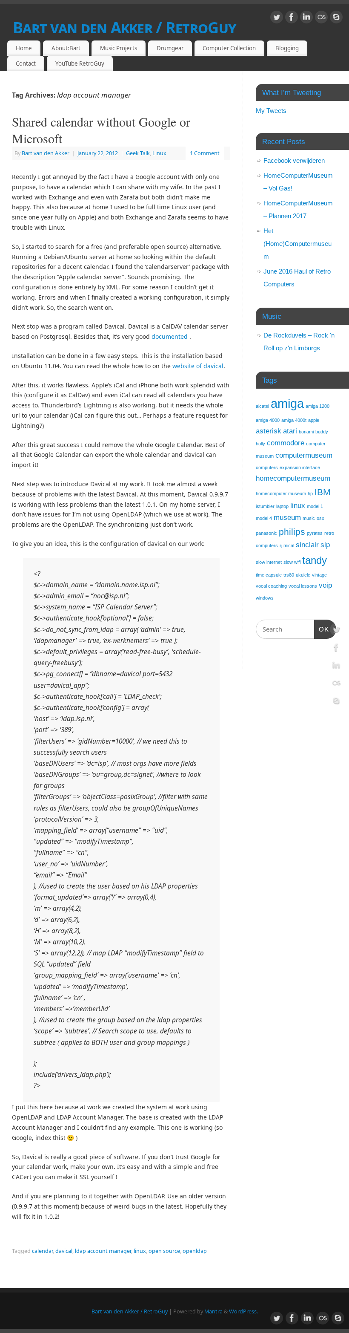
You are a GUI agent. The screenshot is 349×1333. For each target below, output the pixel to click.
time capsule (269, 574)
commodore (285, 443)
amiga (287, 403)
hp (310, 493)
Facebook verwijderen (294, 160)
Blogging (287, 48)
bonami (306, 431)
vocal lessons (303, 586)
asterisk (268, 431)
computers (267, 467)
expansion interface (300, 467)
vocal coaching (271, 586)
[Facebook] (291, 18)
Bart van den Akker (45, 153)
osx (320, 518)
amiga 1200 (317, 406)
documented (170, 336)
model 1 (315, 506)
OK (321, 629)
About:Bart (65, 48)
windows (265, 597)
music (309, 518)
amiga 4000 (268, 420)
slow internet (269, 562)
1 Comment (205, 153)
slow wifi (291, 562)
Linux (159, 153)
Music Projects (118, 48)
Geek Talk (138, 153)
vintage (319, 574)
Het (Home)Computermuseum (297, 243)
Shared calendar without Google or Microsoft (101, 130)
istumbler (265, 506)
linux (140, 1251)
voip (325, 585)
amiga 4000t (293, 420)
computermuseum (303, 455)
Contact (26, 63)
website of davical (197, 366)
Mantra (213, 1311)
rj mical (287, 545)
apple (313, 420)
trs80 (288, 574)
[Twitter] (276, 18)
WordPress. (243, 1311)
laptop (282, 506)
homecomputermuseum (293, 478)
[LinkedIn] (306, 18)
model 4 (264, 518)
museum (287, 518)
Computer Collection (229, 48)
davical (63, 1251)
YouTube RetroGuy (79, 63)
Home (24, 48)
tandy (314, 560)
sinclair (307, 545)
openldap (195, 1251)
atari (290, 431)
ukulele (303, 574)
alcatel (262, 406)
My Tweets (271, 110)
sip (325, 545)
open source (164, 1251)
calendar (42, 1251)
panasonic (266, 533)
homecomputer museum (281, 493)
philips (292, 532)
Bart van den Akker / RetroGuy (124, 27)
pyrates (315, 533)
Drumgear (170, 48)
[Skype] (336, 18)
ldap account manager (103, 1251)
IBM (323, 492)
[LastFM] (321, 18)
